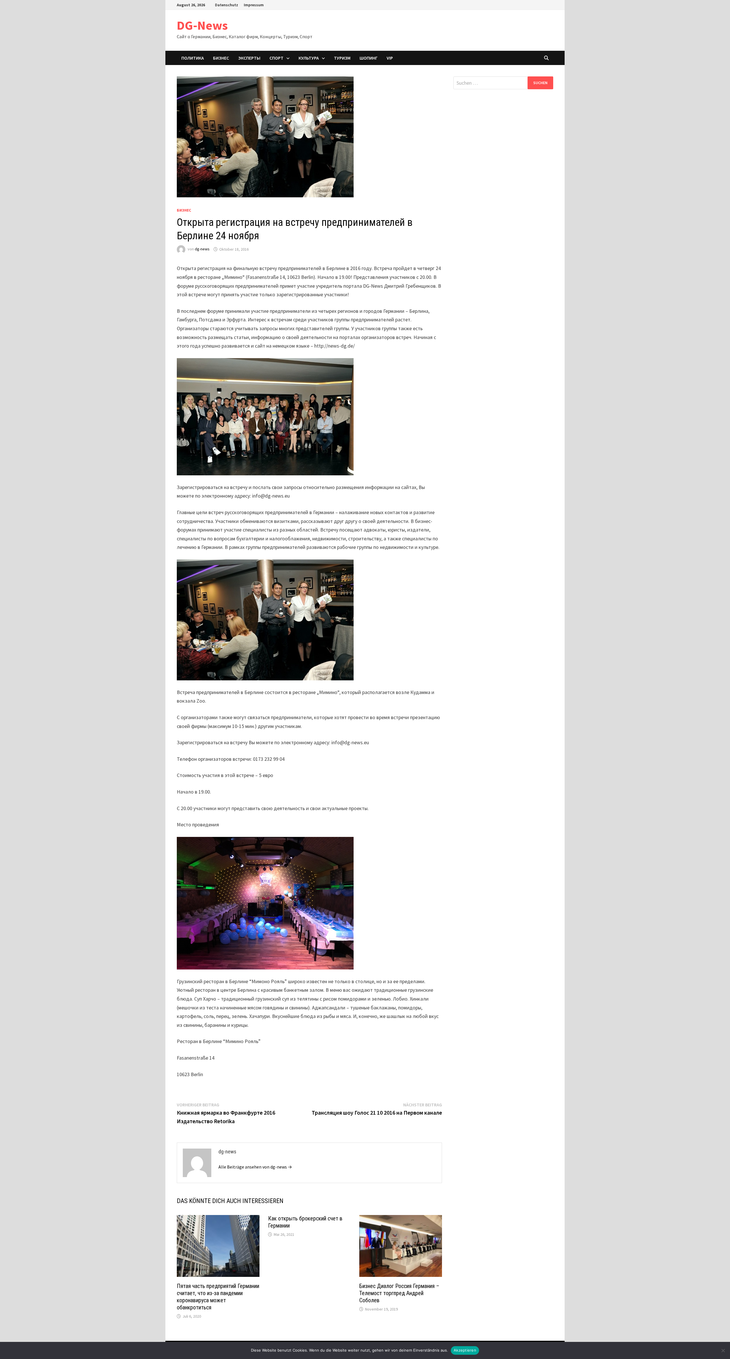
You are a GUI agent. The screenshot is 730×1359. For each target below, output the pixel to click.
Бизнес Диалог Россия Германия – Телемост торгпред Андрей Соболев (399, 1293)
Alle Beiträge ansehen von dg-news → (255, 1167)
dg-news (202, 249)
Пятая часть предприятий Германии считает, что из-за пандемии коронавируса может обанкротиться (218, 1297)
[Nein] (723, 1350)
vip (390, 58)
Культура (309, 58)
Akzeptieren (465, 1350)
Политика (192, 58)
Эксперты (249, 58)
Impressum (254, 4)
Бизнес (221, 58)
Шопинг (369, 58)
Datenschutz (226, 4)
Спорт (276, 58)
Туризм (342, 58)
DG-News (202, 25)
